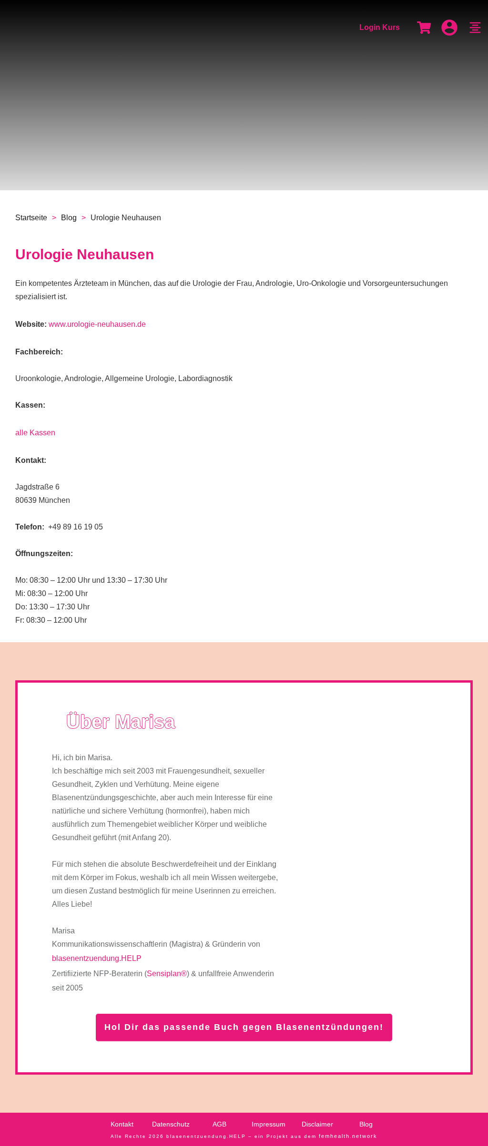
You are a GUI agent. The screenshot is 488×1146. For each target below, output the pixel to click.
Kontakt (122, 1124)
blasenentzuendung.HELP (97, 958)
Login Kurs (379, 27)
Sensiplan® (167, 974)
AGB (219, 1124)
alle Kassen (35, 433)
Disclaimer (317, 1124)
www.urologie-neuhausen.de (97, 324)
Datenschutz (171, 1124)
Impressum (268, 1124)
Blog (366, 1124)
